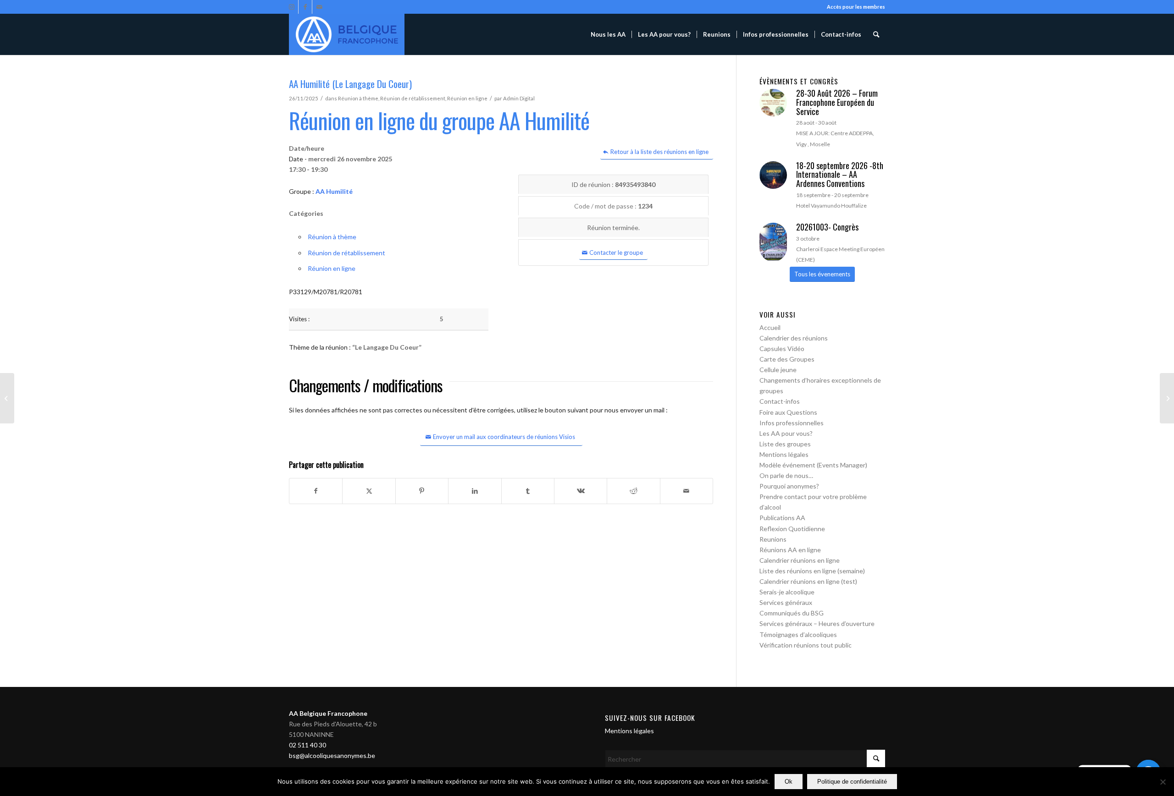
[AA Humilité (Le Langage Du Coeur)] (7, 398)
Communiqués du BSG (791, 613)
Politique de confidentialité (852, 781)
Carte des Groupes (786, 359)
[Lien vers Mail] (319, 7)
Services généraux (785, 602)
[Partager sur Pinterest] (422, 490)
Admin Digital (519, 98)
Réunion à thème (358, 98)
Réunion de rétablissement (412, 98)
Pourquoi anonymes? (789, 486)
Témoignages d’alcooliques (798, 634)
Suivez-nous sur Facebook (650, 718)
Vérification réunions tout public (805, 645)
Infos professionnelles (791, 423)
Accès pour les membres (856, 7)
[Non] (1162, 781)
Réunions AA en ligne (790, 550)
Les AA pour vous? (786, 433)
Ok (788, 781)
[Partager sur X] (369, 490)
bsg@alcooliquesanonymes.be (332, 755)
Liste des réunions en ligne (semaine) (812, 571)
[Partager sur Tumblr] (528, 490)
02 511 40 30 (307, 745)
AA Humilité (334, 191)
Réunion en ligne (467, 98)
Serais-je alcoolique (786, 592)
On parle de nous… (786, 475)
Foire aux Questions (788, 412)
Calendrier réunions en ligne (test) (808, 581)
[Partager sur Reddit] (633, 490)
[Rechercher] (876, 34)
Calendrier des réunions (793, 338)
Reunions (772, 539)
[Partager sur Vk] (580, 490)
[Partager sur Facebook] (315, 490)
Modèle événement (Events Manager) (813, 465)
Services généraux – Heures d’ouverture (817, 623)
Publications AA (782, 518)
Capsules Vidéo (781, 348)
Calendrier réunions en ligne (799, 560)
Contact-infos (779, 401)
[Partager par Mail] (686, 490)
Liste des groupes (785, 444)
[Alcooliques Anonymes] (346, 34)
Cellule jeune (778, 369)
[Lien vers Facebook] (305, 7)
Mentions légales (784, 454)
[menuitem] (608, 34)
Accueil (770, 327)
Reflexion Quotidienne (792, 528)
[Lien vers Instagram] (291, 7)
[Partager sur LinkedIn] (475, 490)
